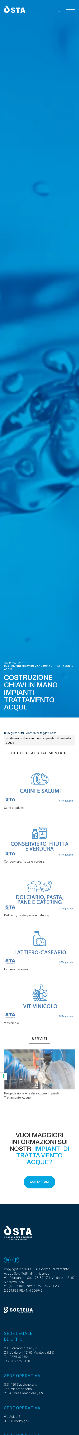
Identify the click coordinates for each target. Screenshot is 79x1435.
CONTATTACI (39, 1182)
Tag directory (13, 662)
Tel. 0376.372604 (16, 1357)
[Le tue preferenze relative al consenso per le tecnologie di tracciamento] (3, 1076)
